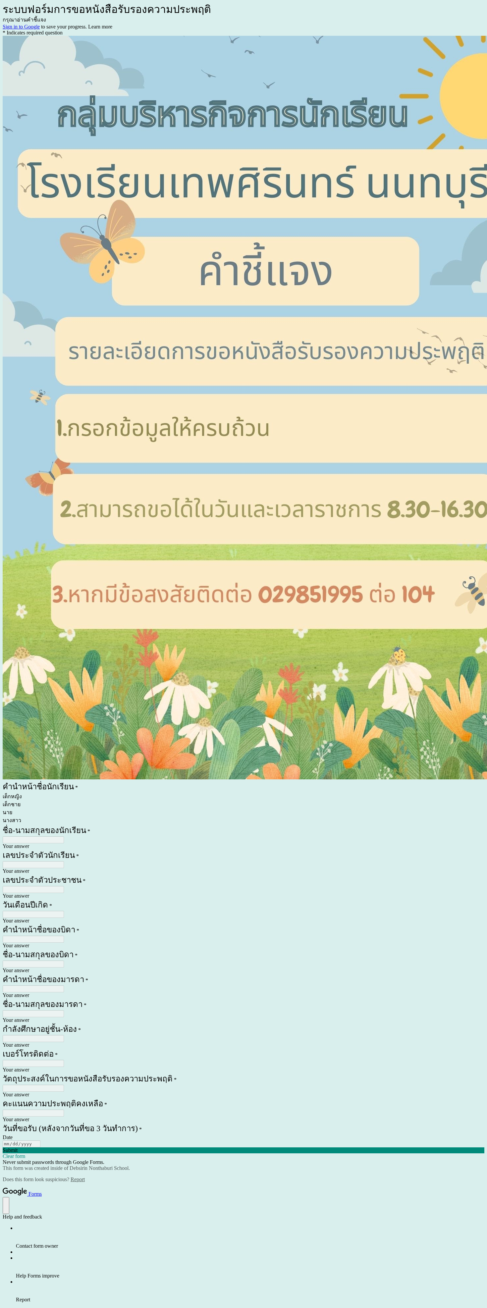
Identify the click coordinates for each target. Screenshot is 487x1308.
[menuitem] (250, 1237)
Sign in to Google (21, 26)
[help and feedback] (6, 1205)
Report (78, 1179)
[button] (243, 1150)
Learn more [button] (100, 26)
